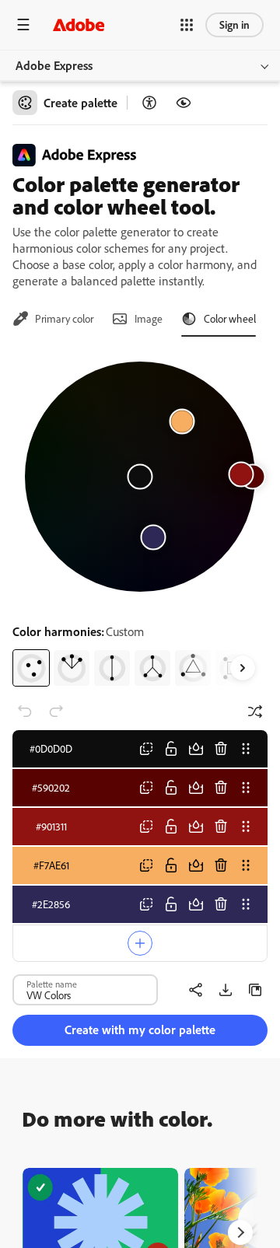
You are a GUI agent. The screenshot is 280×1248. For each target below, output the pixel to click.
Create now (101, 1222)
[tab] (52, 319)
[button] (186, 24)
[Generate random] (255, 711)
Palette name (51, 983)
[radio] (31, 668)
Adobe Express (54, 65)
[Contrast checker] (149, 102)
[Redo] (56, 711)
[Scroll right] (242, 667)
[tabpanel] (140, 518)
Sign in (234, 24)
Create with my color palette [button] (140, 1029)
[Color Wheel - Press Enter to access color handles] (140, 476)
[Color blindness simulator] (183, 102)
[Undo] (24, 711)
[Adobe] (78, 24)
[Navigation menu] (23, 24)
